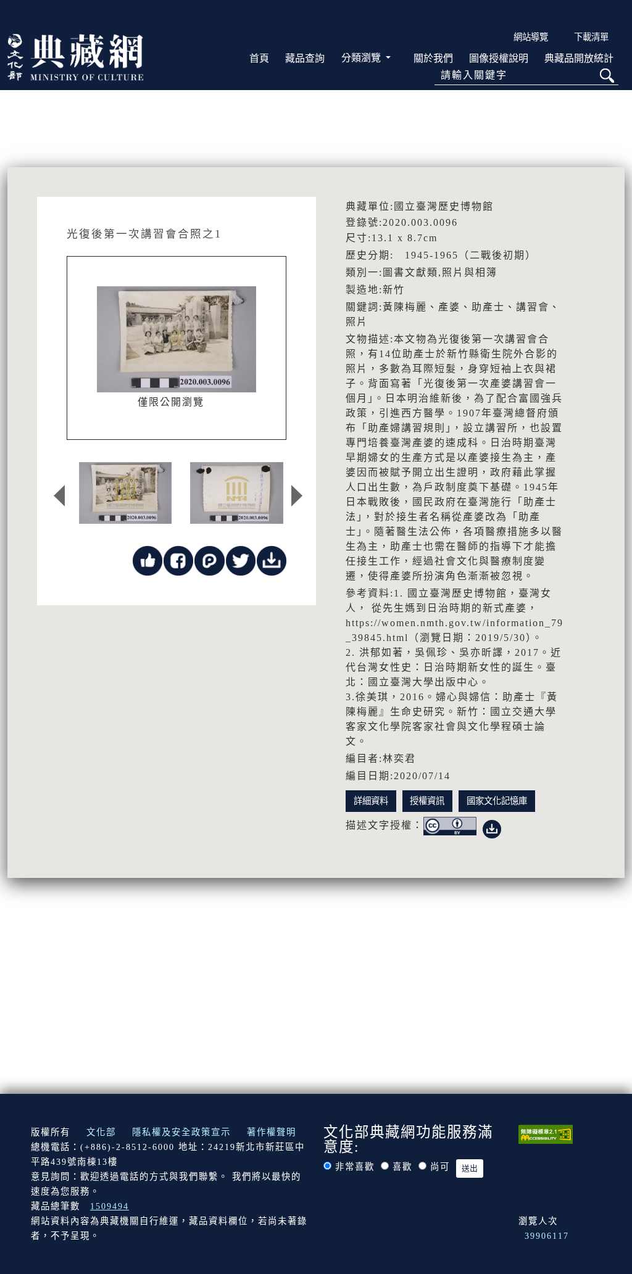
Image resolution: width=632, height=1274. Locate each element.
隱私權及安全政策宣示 (181, 1132)
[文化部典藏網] (75, 56)
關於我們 (433, 58)
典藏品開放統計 (578, 58)
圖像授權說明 (498, 58)
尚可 (440, 1167)
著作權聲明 (271, 1132)
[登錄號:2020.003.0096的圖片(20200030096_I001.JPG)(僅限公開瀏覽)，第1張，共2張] (125, 493)
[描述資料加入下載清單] (492, 826)
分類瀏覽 (362, 57)
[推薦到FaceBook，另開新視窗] (178, 560)
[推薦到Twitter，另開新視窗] (241, 560)
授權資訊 (427, 801)
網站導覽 (531, 37)
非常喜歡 (355, 1167)
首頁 (259, 58)
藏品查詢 (305, 58)
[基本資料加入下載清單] (271, 560)
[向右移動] (297, 496)
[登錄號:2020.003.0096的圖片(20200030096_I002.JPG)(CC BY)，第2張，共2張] (236, 493)
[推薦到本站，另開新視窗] (147, 560)
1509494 (109, 1206)
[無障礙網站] (545, 1133)
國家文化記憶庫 (497, 801)
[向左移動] (59, 496)
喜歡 (402, 1167)
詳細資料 (371, 801)
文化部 (101, 1132)
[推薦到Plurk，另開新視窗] (209, 560)
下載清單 (591, 37)
